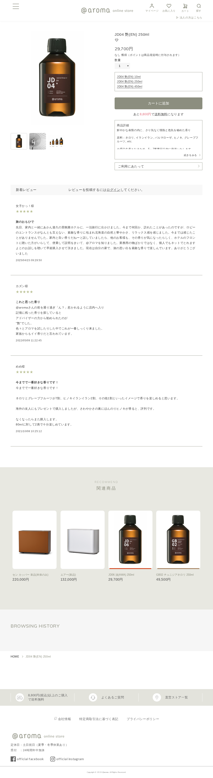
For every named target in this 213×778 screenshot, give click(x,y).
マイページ (152, 10)
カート (185, 11)
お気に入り (169, 10)
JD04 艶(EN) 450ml (129, 86)
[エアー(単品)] (83, 540)
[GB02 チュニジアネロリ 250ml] (178, 540)
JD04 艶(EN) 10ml (129, 76)
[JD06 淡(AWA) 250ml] (130, 540)
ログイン (113, 190)
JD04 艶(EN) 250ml (129, 81)
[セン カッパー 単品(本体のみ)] (34, 540)
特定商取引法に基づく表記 (98, 719)
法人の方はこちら (191, 17)
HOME (15, 656)
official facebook (30, 759)
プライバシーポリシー (143, 719)
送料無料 (161, 114)
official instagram (70, 759)
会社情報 (64, 719)
